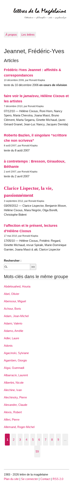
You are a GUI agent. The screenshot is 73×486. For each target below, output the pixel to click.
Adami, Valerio (13, 323)
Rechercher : (12, 260)
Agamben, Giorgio (15, 360)
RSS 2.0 (58, 479)
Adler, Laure (11, 338)
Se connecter (29, 479)
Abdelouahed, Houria (17, 286)
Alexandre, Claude (15, 404)
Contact (45, 479)
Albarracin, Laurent (16, 375)
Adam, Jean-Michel (16, 316)
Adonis (8, 345)
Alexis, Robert (13, 412)
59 (37, 451)
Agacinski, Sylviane (16, 353)
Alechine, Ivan (13, 390)
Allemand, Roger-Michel (19, 427)
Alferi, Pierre (11, 419)
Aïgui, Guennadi (14, 367)
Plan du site (11, 479)
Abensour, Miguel (15, 301)
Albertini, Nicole (14, 382)
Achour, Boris (12, 308)
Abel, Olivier (11, 293)
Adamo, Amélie (13, 330)
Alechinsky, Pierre (15, 397)
